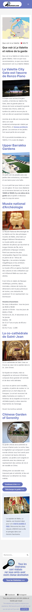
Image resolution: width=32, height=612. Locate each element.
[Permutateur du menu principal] (28, 4)
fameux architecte (21, 127)
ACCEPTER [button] (24, 609)
